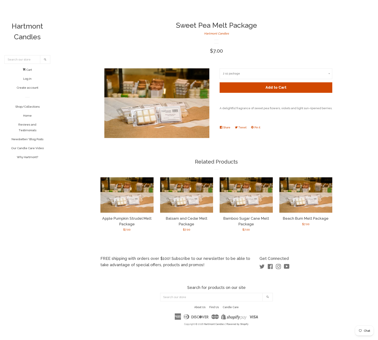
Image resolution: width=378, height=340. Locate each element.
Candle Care (231, 307)
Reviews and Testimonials (27, 127)
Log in (27, 78)
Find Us (214, 307)
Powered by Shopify (237, 324)
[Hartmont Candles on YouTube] (286, 267)
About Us (199, 307)
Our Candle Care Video (27, 148)
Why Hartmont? (27, 157)
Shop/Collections (27, 106)
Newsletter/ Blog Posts (27, 139)
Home (27, 115)
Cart (29, 69)
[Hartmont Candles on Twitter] (262, 267)
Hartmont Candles (27, 31)
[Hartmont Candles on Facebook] (270, 267)
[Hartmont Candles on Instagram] (278, 267)
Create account (27, 87)
